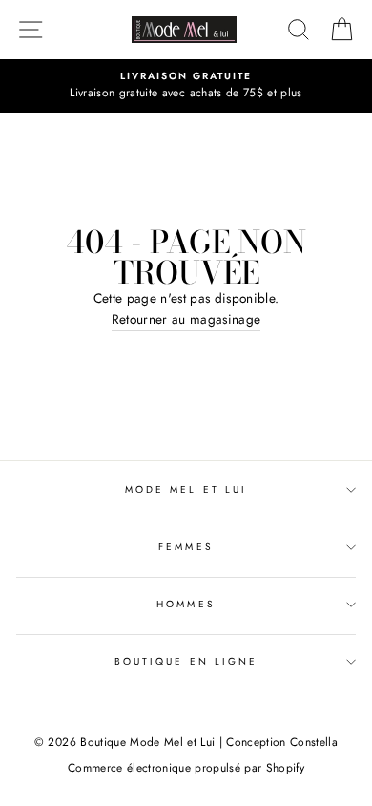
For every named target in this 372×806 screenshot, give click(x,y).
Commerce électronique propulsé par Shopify (186, 767)
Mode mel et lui (186, 489)
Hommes (185, 604)
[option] (186, 86)
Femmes (185, 547)
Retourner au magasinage (186, 319)
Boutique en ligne (186, 661)
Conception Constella (282, 742)
